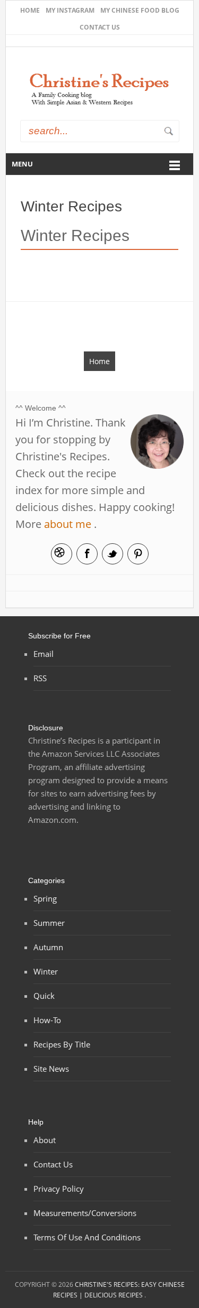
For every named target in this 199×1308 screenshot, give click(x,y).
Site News (51, 1068)
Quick (44, 995)
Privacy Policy (58, 1188)
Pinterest (138, 553)
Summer (49, 922)
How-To (47, 1020)
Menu (22, 164)
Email (61, 553)
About (44, 1140)
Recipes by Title (61, 1044)
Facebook (87, 553)
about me (67, 524)
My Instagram (70, 10)
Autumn (48, 947)
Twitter (112, 553)
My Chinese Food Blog (139, 10)
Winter (45, 971)
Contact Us (100, 27)
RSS (40, 678)
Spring (45, 898)
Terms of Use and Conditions (87, 1237)
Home (30, 10)
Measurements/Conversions (84, 1213)
